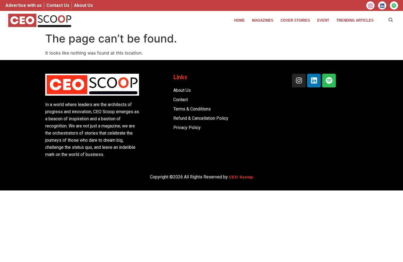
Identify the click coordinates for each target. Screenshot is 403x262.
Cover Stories (295, 20)
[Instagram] (370, 5)
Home (239, 20)
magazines (262, 20)
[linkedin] (382, 5)
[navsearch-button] (391, 20)
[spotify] (394, 5)
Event (323, 20)
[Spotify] (329, 80)
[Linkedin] (314, 80)
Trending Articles (355, 20)
